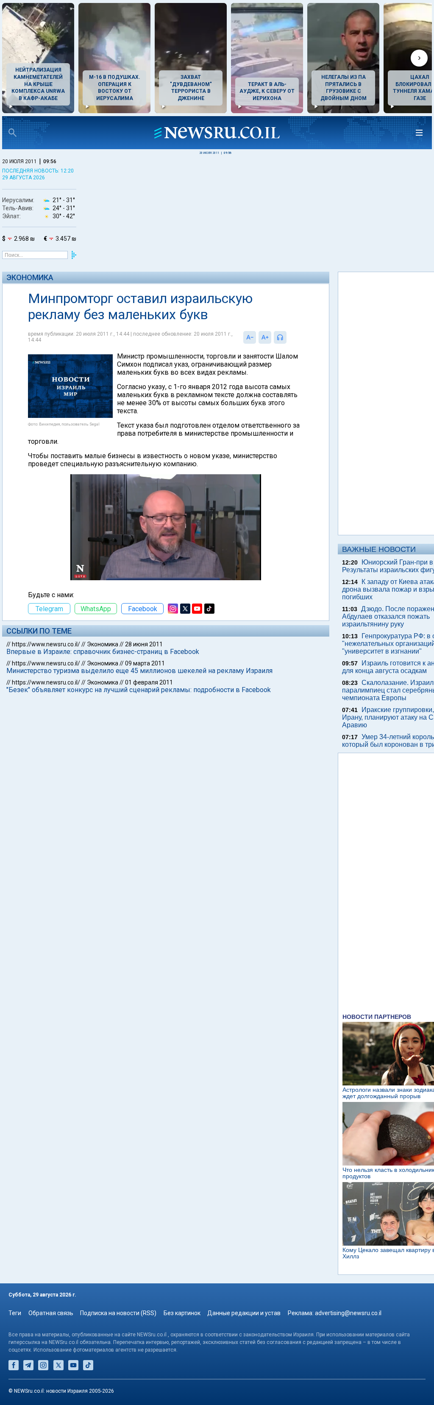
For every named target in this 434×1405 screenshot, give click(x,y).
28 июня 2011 (144, 644)
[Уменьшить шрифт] (249, 337)
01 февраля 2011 (149, 682)
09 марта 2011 (145, 663)
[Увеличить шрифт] (265, 337)
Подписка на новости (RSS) (118, 1313)
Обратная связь (50, 1313)
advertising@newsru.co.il (348, 1313)
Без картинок (182, 1313)
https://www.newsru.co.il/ (46, 644)
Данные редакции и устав (244, 1313)
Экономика (29, 277)
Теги (14, 1313)
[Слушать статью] (288, 337)
